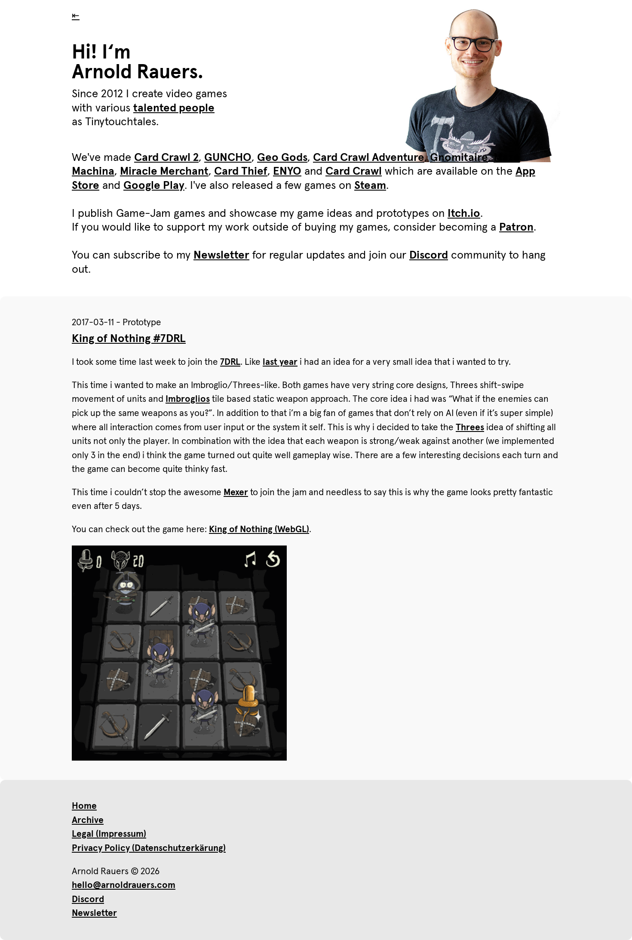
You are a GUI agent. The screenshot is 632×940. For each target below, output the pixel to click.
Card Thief (240, 171)
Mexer (236, 492)
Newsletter (221, 255)
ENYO (287, 171)
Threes (470, 427)
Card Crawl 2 (166, 157)
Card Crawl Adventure (368, 157)
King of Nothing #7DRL (129, 339)
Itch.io (464, 213)
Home (84, 806)
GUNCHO (228, 157)
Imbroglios (188, 399)
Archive (88, 820)
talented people (174, 108)
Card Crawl (353, 171)
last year (280, 362)
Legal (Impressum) (109, 833)
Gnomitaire (459, 157)
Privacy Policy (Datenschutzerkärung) (149, 848)
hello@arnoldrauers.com (123, 885)
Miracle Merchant (164, 171)
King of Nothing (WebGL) (259, 529)
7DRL (230, 362)
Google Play (153, 185)
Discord (428, 255)
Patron (516, 227)
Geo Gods (282, 157)
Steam (370, 185)
